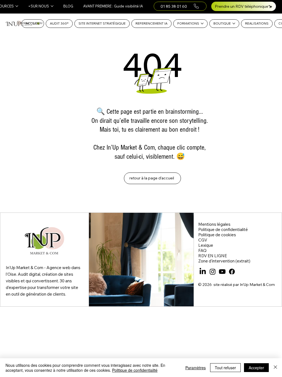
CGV (202, 240)
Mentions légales (214, 224)
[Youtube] (222, 271)
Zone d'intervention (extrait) (224, 261)
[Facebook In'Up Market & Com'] (232, 271)
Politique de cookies (217, 234)
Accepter (256, 367)
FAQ (202, 250)
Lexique (205, 245)
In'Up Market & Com (257, 284)
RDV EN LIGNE (212, 255)
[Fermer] (275, 368)
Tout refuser (225, 367)
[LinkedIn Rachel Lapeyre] (203, 271)
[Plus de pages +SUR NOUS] (52, 6)
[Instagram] (212, 271)
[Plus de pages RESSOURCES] (16, 6)
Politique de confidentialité (223, 229)
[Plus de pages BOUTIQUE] (233, 23)
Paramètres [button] (195, 367)
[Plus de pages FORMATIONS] (202, 23)
